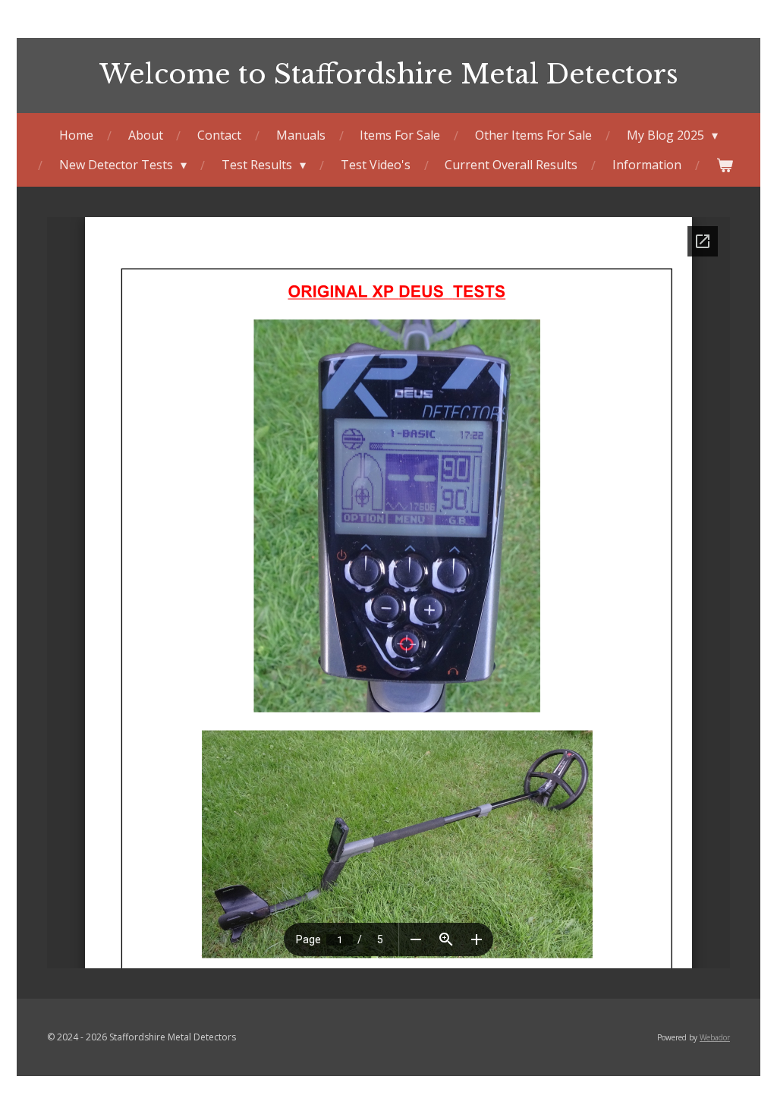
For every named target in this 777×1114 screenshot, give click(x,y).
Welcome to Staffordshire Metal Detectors (388, 74)
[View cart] (724, 165)
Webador (715, 1037)
